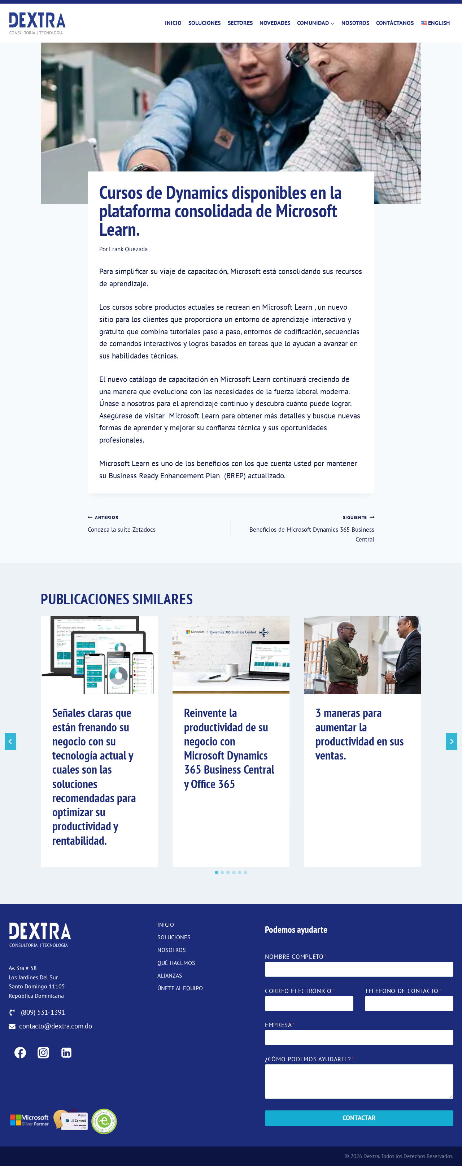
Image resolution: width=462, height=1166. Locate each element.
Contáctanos (395, 22)
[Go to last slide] (10, 741)
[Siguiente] (451, 741)
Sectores (240, 22)
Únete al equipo (180, 988)
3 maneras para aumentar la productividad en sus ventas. (359, 734)
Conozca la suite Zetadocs (122, 524)
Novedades (275, 22)
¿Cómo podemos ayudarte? (309, 1059)
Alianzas (169, 975)
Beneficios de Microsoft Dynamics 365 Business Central (311, 528)
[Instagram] (43, 1052)
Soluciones (204, 22)
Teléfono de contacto (403, 991)
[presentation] (99, 655)
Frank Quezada (128, 249)
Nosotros (355, 22)
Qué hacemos (176, 962)
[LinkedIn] (66, 1052)
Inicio (173, 22)
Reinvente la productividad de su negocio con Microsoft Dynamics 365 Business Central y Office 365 (229, 748)
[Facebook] (20, 1052)
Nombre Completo (296, 957)
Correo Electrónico (300, 991)
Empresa (280, 1025)
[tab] (216, 872)
